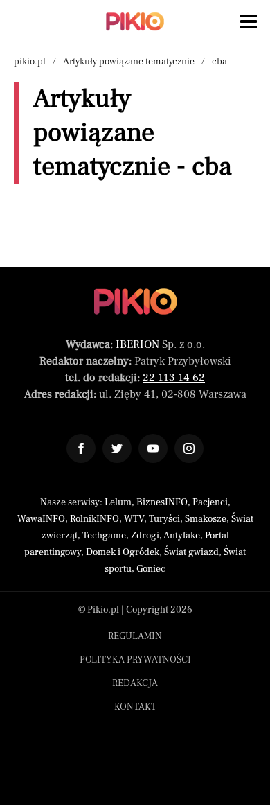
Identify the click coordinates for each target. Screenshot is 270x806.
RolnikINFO (94, 519)
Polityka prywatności (135, 660)
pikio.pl (30, 61)
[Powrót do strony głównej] (135, 301)
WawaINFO (41, 519)
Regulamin (135, 636)
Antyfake (181, 535)
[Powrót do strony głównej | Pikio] (135, 21)
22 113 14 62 (174, 378)
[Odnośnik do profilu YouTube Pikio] (153, 448)
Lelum (118, 502)
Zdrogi (145, 535)
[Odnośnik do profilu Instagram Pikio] (189, 448)
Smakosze (205, 519)
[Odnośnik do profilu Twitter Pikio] (117, 448)
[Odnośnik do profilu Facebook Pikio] (81, 448)
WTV (134, 519)
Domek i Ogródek (122, 552)
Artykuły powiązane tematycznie (129, 61)
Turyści (164, 519)
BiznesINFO (162, 502)
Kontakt (135, 707)
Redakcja (135, 683)
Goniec (150, 569)
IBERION (137, 344)
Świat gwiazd (191, 552)
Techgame (104, 535)
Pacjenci (210, 502)
